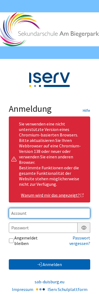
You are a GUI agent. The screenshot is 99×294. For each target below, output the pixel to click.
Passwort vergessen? (79, 240)
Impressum (22, 289)
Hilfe (86, 110)
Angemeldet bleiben (26, 240)
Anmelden (52, 264)
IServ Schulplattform (67, 289)
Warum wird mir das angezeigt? (50, 195)
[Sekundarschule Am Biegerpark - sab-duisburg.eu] (49, 29)
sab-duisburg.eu (49, 281)
